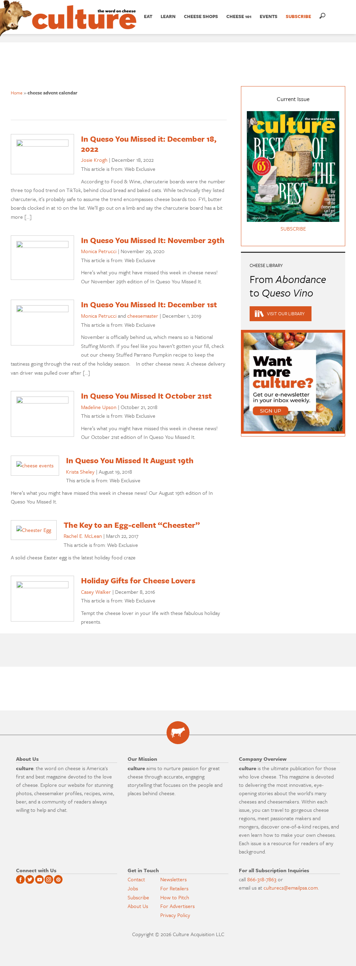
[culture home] (84, 23)
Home (17, 92)
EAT (148, 16)
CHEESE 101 (238, 16)
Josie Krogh (94, 160)
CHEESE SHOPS (201, 16)
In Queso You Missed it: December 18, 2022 (149, 144)
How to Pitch (174, 897)
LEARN (168, 16)
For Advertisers (177, 906)
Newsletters (173, 879)
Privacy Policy (175, 915)
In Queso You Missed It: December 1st (149, 304)
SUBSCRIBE (298, 16)
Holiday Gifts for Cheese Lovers (138, 580)
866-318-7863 (261, 879)
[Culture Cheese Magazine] (178, 732)
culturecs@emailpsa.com (291, 887)
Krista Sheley (80, 471)
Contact (136, 879)
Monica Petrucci (98, 251)
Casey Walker (96, 592)
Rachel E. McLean (83, 536)
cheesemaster (142, 315)
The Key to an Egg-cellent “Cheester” (132, 525)
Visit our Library (286, 313)
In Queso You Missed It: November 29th (153, 240)
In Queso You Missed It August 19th (130, 460)
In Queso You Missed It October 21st (146, 395)
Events (268, 16)
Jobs (133, 888)
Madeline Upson (98, 407)
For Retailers (174, 888)
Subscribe (138, 897)
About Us (138, 906)
